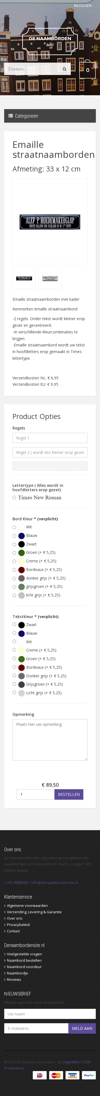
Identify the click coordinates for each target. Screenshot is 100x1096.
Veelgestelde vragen (24, 953)
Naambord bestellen (24, 960)
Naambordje (17, 973)
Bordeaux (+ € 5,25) (43, 569)
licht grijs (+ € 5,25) (42, 595)
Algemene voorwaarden (27, 905)
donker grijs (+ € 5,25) (45, 578)
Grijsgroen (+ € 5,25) (44, 684)
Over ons (14, 918)
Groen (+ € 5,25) (40, 552)
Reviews (14, 979)
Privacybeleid (18, 924)
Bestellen (69, 794)
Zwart (31, 544)
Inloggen (83, 5)
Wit (28, 526)
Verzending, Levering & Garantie (34, 911)
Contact (13, 930)
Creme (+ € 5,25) (40, 561)
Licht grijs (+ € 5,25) (43, 692)
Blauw (31, 535)
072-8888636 (17, 882)
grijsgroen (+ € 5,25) (43, 586)
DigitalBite (71, 1061)
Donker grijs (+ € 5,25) (45, 675)
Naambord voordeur (24, 966)
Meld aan (82, 1028)
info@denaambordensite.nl (54, 882)
